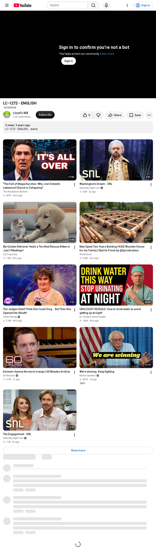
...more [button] (32, 129)
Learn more (107, 53)
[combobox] (68, 5)
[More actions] (149, 115)
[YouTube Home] (22, 5)
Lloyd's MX (20, 113)
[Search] (93, 5)
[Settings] (127, 5)
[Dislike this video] (98, 115)
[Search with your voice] (106, 5)
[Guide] (7, 5)
